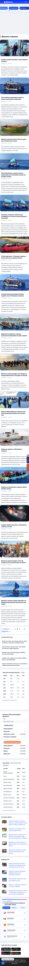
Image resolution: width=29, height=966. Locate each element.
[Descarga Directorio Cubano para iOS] (6, 950)
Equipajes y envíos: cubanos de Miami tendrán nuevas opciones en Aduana (18, 843)
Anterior (5, 629)
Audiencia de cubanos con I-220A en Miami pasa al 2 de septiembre (14, 658)
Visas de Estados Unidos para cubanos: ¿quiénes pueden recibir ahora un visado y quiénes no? (18, 822)
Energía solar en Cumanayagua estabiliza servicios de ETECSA (13, 653)
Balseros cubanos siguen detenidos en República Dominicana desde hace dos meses (13, 602)
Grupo (23, 907)
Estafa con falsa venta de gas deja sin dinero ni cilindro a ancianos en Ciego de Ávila (14, 642)
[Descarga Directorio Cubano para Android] (16, 950)
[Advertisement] (14, 23)
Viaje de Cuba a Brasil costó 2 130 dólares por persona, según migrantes (14, 647)
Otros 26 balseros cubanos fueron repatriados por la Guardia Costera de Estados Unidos (13, 174)
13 (25, 629)
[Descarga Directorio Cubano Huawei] (16, 954)
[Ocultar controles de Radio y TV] (28, 455)
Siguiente (6, 631)
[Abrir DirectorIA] (3, 963)
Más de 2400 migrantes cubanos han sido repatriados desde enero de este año (13, 413)
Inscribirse (7, 907)
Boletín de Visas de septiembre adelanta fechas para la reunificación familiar (17, 872)
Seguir (15, 907)
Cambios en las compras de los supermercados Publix (17, 829)
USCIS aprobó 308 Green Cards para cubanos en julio (17, 879)
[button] (28, 460)
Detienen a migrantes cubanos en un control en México (18, 885)
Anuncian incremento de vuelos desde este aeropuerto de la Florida (17, 851)
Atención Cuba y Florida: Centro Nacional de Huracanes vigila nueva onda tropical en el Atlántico (18, 836)
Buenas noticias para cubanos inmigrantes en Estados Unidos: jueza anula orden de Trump (17, 865)
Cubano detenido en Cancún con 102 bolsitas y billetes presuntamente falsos (14, 664)
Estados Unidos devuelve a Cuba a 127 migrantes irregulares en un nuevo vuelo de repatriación (18, 892)
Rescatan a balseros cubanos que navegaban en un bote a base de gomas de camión (14, 216)
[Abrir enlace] (5, 822)
